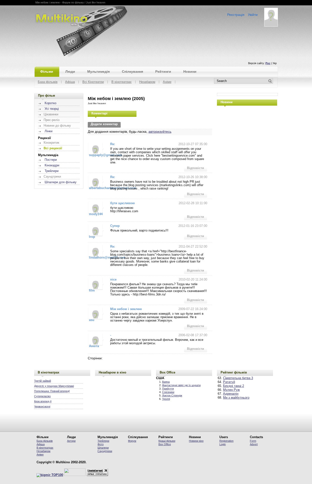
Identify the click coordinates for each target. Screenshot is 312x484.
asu (91, 320)
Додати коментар (104, 124)
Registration (226, 440)
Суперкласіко (42, 396)
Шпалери (103, 447)
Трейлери (51, 171)
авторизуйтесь (159, 131)
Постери (51, 159)
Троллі (166, 398)
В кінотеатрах (121, 82)
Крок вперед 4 (42, 401)
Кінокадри (52, 165)
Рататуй (229, 382)
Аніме (167, 82)
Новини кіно (196, 440)
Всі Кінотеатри (93, 82)
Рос (267, 63)
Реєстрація (235, 15)
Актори (71, 440)
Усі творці (52, 109)
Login (222, 444)
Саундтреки (105, 451)
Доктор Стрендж (172, 395)
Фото (101, 444)
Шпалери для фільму (61, 182)
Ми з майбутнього (236, 397)
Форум (132, 440)
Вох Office (164, 444)
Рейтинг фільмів (234, 372)
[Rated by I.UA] (75, 475)
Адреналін (230, 393)
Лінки (48, 131)
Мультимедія (98, 71)
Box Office (167, 372)
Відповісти (195, 168)
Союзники (168, 392)
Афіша (70, 82)
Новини (189, 71)
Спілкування (132, 71)
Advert (254, 444)
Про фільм (46, 95)
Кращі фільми (166, 440)
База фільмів (48, 82)
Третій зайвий (42, 380)
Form (253, 440)
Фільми (46, 71)
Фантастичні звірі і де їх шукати (181, 385)
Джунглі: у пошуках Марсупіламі (54, 385)
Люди (70, 71)
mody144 (96, 214)
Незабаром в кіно (112, 372)
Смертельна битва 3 (238, 378)
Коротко (50, 103)
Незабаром (147, 82)
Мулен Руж (231, 390)
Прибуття (168, 388)
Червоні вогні (42, 406)
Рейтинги (163, 71)
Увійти (253, 15)
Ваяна (166, 381)
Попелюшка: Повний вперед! (52, 391)
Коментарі (99, 113)
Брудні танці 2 (233, 386)
